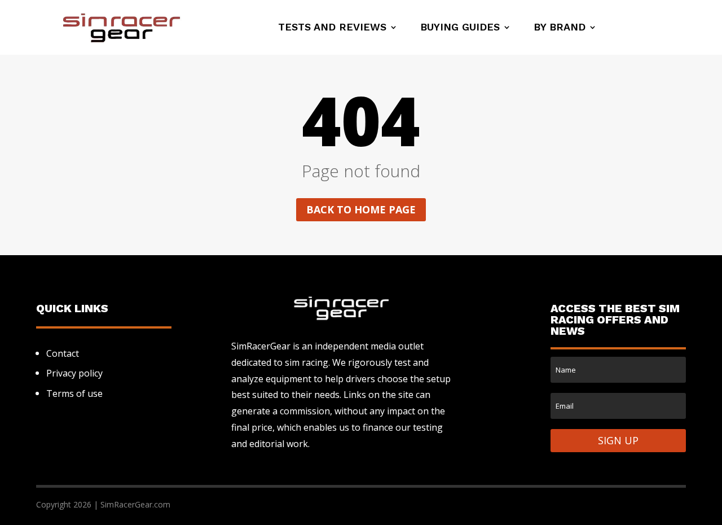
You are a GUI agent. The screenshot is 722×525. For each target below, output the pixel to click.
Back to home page (361, 209)
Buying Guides (460, 28)
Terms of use (74, 393)
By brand (559, 28)
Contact (62, 353)
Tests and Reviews (332, 28)
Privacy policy (74, 373)
